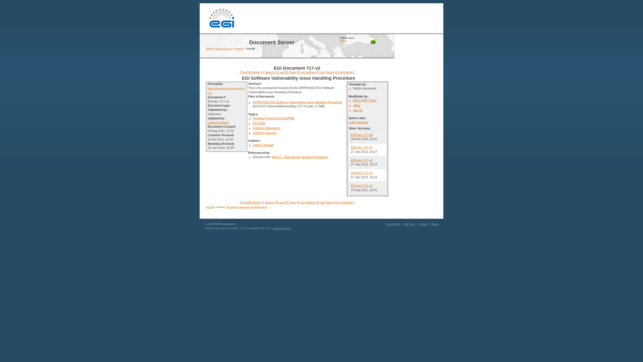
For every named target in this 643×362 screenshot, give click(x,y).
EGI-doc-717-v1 (361, 186)
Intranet (239, 48)
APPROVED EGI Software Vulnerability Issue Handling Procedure (297, 102)
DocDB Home (250, 72)
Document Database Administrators (246, 207)
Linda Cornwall (218, 122)
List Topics (327, 72)
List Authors (308, 72)
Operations (273, 128)
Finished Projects (264, 118)
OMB (261, 123)
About (434, 223)
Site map (409, 223)
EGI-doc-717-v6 (361, 135)
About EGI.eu (224, 48)
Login (343, 40)
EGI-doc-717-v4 (361, 160)
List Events (345, 72)
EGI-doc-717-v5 (361, 147)
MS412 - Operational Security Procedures (300, 157)
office (356, 105)
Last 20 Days (287, 72)
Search (270, 72)
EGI (221, 17)
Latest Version (358, 122)
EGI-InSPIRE (286, 118)
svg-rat (357, 110)
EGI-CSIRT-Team (365, 100)
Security (271, 133)
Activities (259, 128)
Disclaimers (393, 223)
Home (209, 48)
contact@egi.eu (281, 228)
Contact (423, 223)
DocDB (210, 207)
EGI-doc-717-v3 (361, 173)
